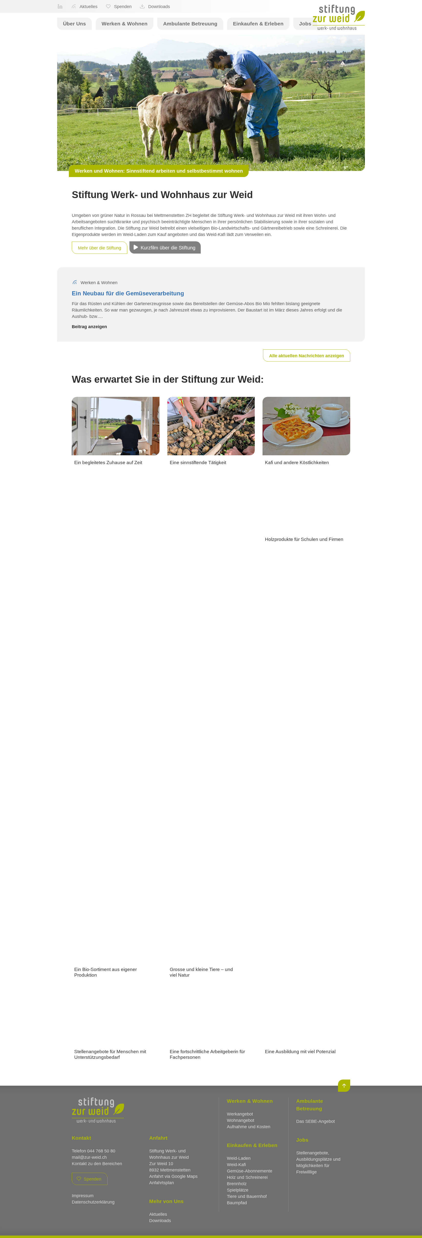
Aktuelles (88, 6)
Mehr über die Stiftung (99, 247)
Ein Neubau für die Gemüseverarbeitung (128, 293)
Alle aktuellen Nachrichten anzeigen (306, 355)
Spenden (123, 6)
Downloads (159, 6)
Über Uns (74, 23)
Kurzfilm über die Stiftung (168, 247)
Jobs (305, 23)
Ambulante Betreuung (190, 23)
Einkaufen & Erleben (258, 23)
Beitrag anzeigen (89, 326)
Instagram (60, 6)
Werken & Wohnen (125, 23)
